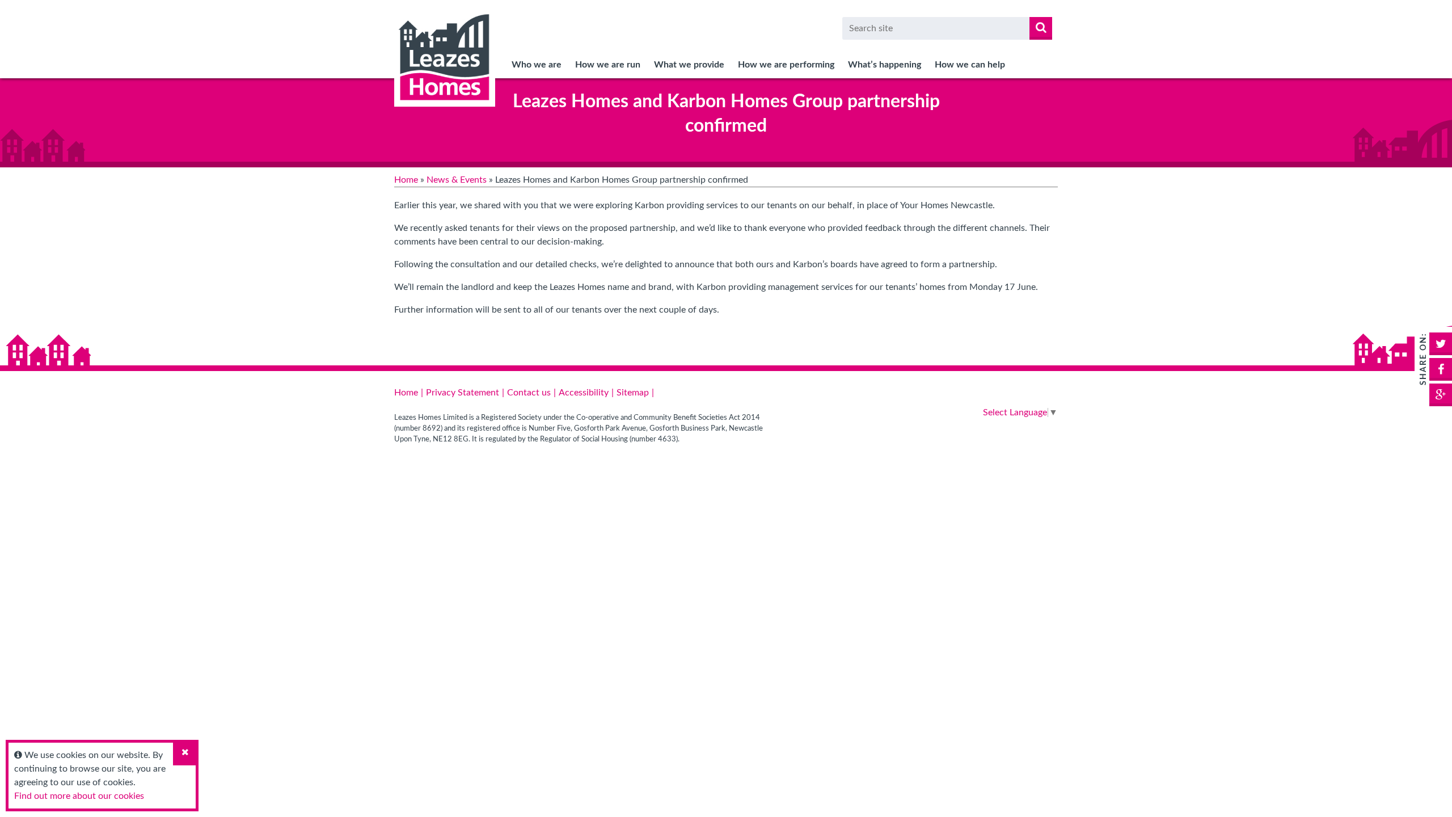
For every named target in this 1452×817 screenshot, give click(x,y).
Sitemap (633, 392)
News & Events (457, 179)
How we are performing (786, 64)
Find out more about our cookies (79, 796)
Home (406, 179)
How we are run (607, 64)
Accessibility (584, 392)
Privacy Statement (462, 392)
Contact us (529, 392)
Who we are (537, 64)
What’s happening (884, 64)
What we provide (689, 64)
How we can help (970, 64)
